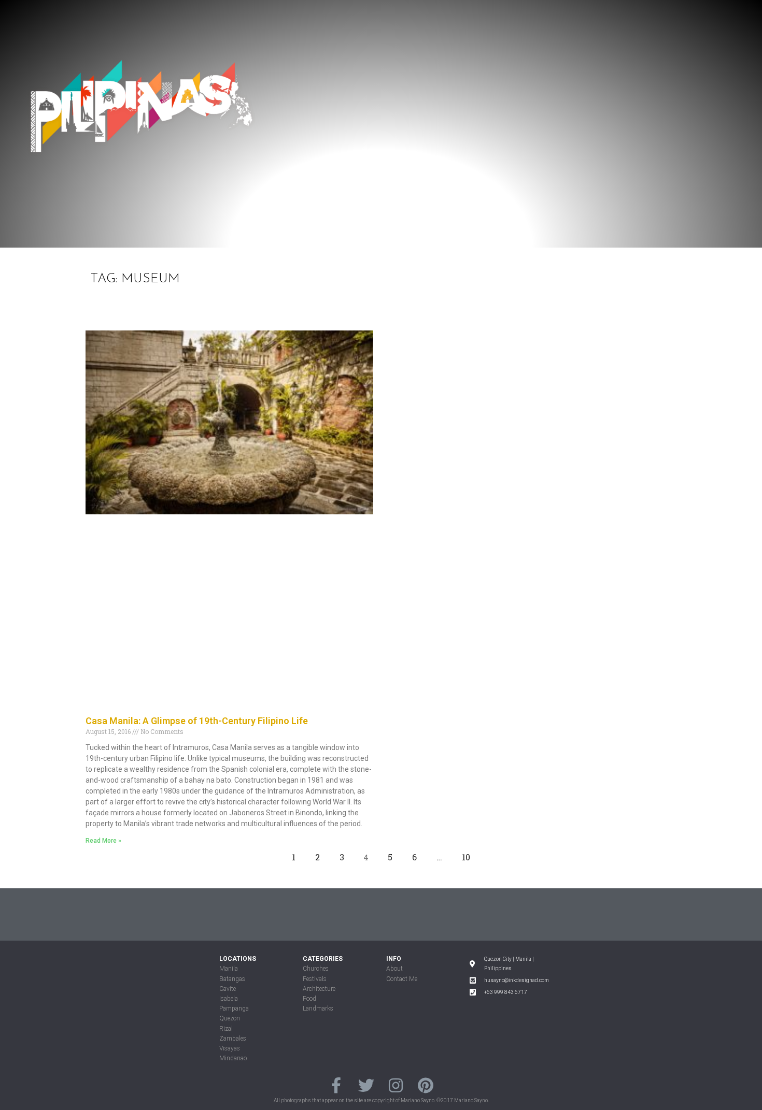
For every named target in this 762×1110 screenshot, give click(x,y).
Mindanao (233, 1058)
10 (468, 854)
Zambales (232, 1038)
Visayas (229, 1048)
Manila (228, 968)
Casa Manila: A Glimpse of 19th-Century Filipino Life (197, 720)
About (394, 968)
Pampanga (234, 1008)
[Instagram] (396, 1085)
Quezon (229, 1018)
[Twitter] (366, 1085)
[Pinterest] (425, 1085)
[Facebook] (336, 1085)
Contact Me (401, 979)
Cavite (227, 988)
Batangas (232, 979)
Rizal (226, 1028)
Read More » (103, 840)
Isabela (228, 998)
